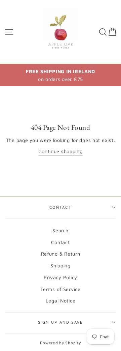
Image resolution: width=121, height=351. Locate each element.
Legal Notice (61, 300)
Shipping (60, 265)
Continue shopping (60, 151)
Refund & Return (60, 254)
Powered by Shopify (60, 343)
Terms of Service (60, 289)
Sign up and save (60, 322)
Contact (60, 207)
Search (60, 230)
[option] (60, 75)
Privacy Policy (60, 277)
